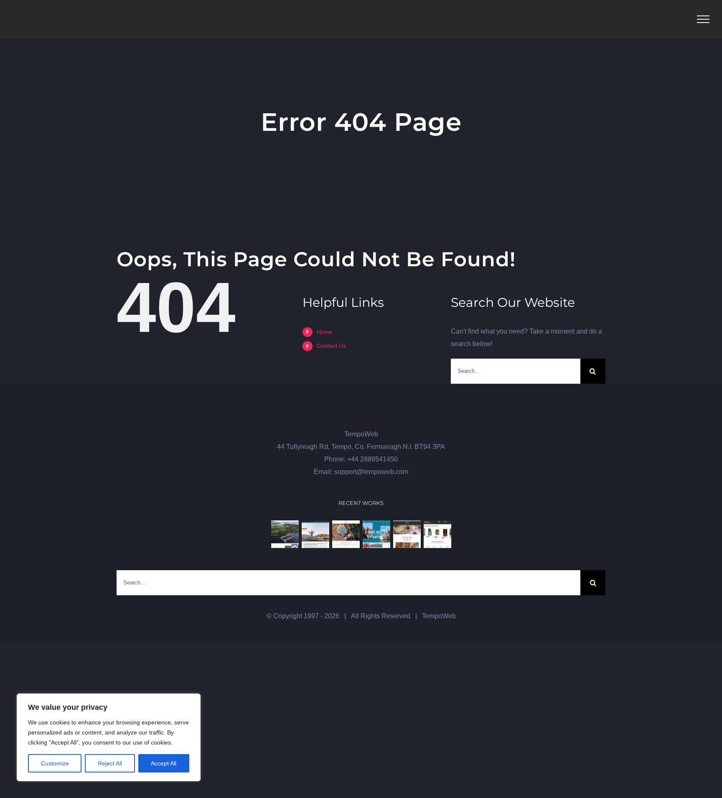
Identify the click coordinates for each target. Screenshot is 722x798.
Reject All (110, 763)
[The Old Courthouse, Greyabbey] (406, 534)
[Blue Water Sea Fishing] (376, 534)
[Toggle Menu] (703, 19)
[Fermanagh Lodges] (284, 534)
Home (325, 332)
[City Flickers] (315, 534)
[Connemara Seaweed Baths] (345, 534)
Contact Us (331, 345)
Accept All (163, 763)
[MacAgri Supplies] (437, 534)
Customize (55, 763)
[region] (109, 737)
